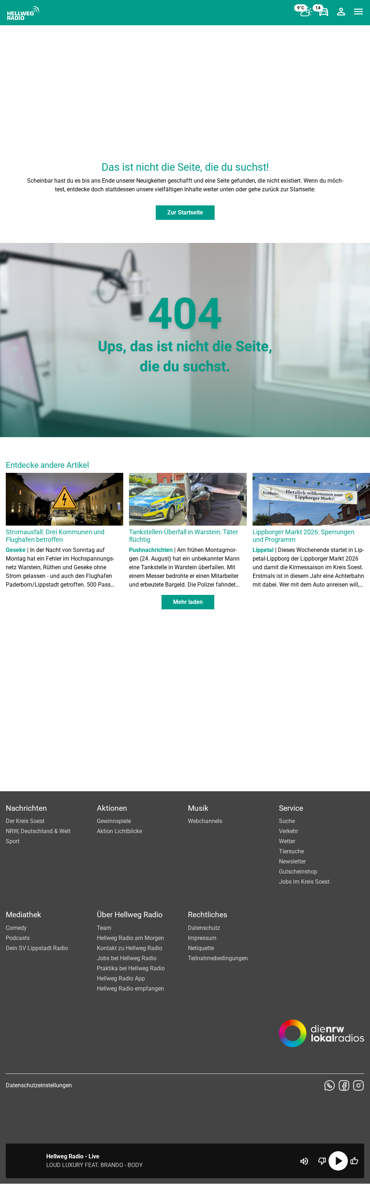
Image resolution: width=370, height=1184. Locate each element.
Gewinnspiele (114, 821)
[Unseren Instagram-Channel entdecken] (358, 1085)
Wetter (287, 841)
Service (291, 808)
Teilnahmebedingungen (218, 958)
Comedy (16, 927)
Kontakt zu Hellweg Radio (129, 948)
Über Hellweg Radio (130, 914)
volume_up (304, 1161)
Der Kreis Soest (25, 821)
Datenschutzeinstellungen (39, 1085)
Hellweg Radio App (121, 978)
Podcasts (18, 938)
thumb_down (322, 1161)
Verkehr (288, 831)
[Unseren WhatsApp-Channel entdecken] (329, 1085)
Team (104, 927)
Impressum (202, 938)
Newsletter (292, 861)
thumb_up (354, 1161)
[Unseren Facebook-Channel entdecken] (344, 1085)
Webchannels (205, 821)
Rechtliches (207, 914)
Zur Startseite (185, 212)
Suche (287, 821)
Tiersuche (291, 851)
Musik (198, 808)
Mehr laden (188, 601)
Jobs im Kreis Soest (304, 881)
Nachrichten (26, 808)
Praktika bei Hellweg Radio (131, 968)
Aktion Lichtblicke (119, 831)
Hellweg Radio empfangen (130, 988)
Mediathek (23, 914)
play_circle (338, 1160)
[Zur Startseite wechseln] (23, 13)
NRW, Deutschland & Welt (38, 831)
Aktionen (112, 808)
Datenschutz (204, 927)
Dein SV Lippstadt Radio (37, 948)
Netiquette (201, 948)
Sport (13, 841)
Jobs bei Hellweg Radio (126, 958)
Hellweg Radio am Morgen (130, 938)
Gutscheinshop (298, 871)
